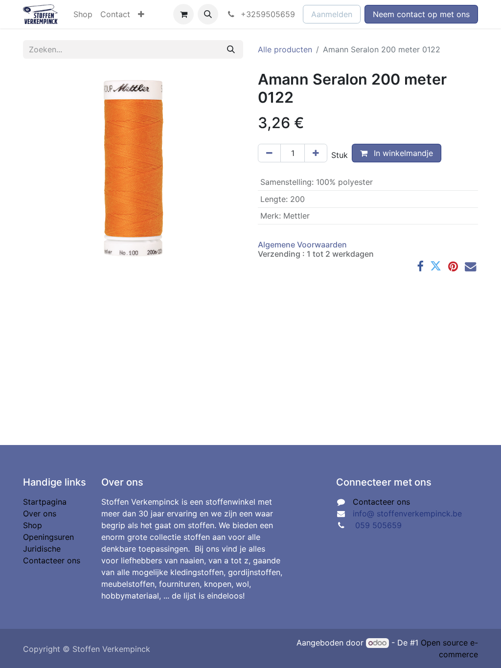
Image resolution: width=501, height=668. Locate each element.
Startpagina (45, 502)
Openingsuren (48, 537)
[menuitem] (82, 14)
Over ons (39, 513)
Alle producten (285, 49)
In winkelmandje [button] (402, 153)
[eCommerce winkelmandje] (183, 14)
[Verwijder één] (269, 153)
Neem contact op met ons (421, 14)
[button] (208, 14)
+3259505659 (266, 14)
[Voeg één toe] (315, 153)
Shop (32, 525)
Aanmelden (331, 14)
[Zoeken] (231, 49)
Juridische (42, 549)
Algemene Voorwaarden (302, 244)
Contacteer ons (51, 560)
